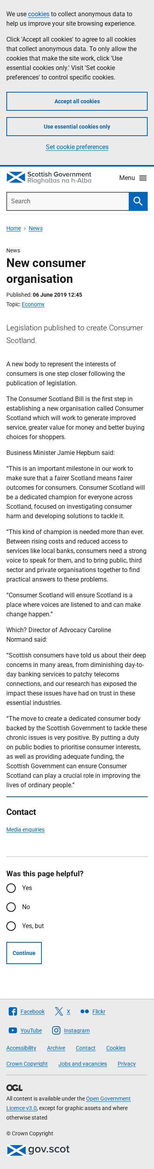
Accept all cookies (77, 101)
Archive (56, 1048)
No (26, 907)
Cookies (116, 1048)
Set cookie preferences (77, 147)
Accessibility (21, 1048)
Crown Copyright (27, 1064)
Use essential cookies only (77, 126)
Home (13, 228)
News (36, 228)
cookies (38, 14)
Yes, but (33, 926)
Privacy (127, 1064)
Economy (33, 304)
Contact (86, 1048)
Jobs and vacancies (82, 1064)
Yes (27, 888)
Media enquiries (25, 829)
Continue (24, 953)
